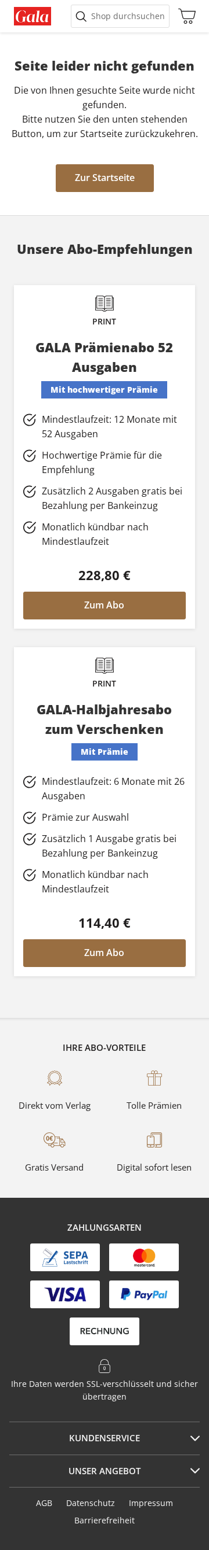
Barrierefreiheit (104, 1520)
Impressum (151, 1502)
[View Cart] (184, 16)
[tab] (104, 1438)
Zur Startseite (105, 177)
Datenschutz (90, 1502)
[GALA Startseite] (32, 16)
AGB (44, 1502)
